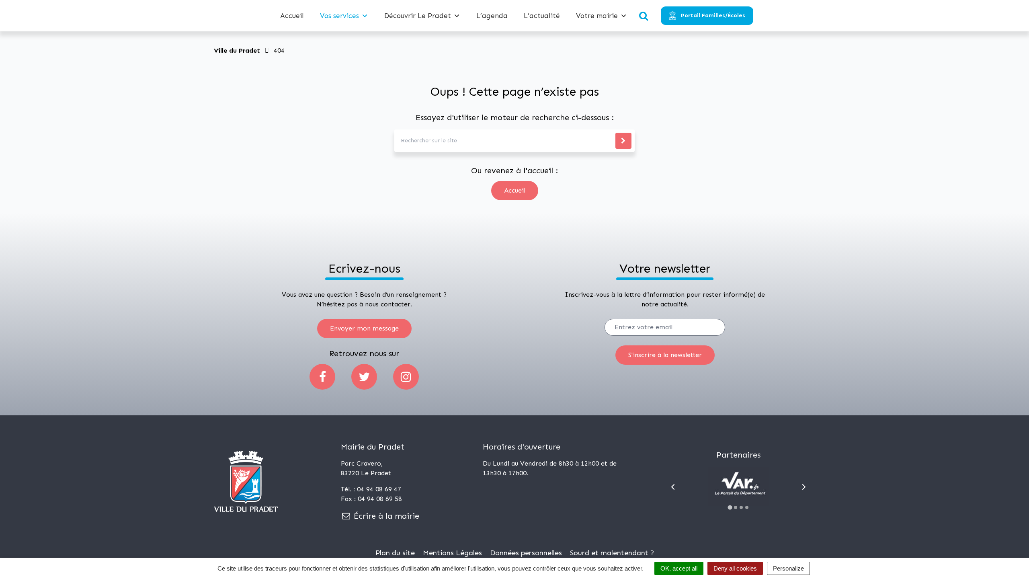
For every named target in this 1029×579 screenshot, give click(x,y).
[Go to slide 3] (741, 507)
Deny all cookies (735, 568)
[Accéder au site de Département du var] (738, 486)
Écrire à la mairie (385, 516)
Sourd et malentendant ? (612, 552)
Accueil (292, 16)
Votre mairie (597, 16)
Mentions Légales (452, 552)
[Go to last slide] (673, 487)
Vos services (339, 16)
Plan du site (395, 552)
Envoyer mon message (364, 328)
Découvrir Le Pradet (417, 16)
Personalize (788, 568)
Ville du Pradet (237, 50)
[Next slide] (804, 487)
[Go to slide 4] (746, 507)
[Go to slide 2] (735, 507)
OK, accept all (678, 568)
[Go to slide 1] (730, 507)
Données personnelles (526, 552)
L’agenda (492, 16)
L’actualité (542, 16)
